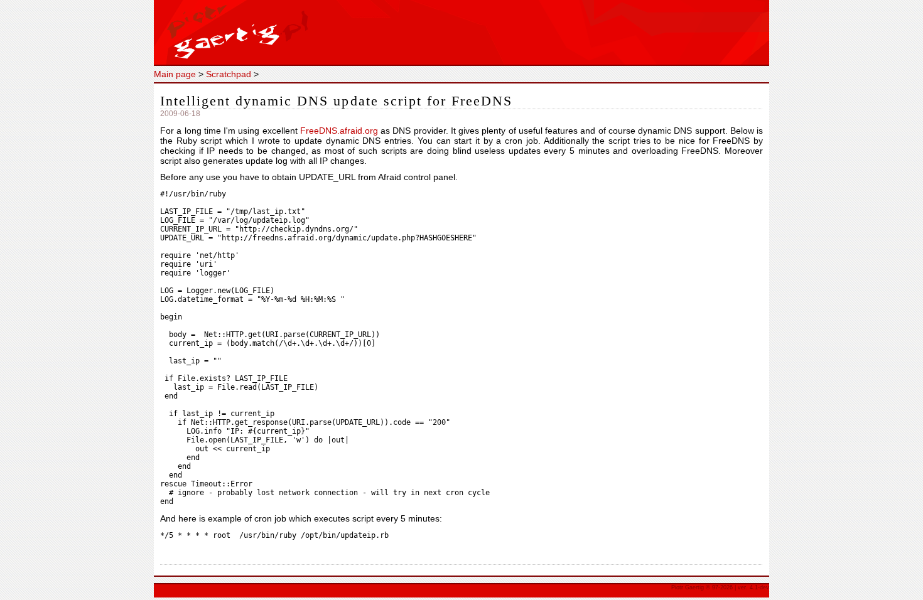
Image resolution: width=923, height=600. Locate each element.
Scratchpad (228, 74)
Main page (175, 74)
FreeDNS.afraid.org (339, 131)
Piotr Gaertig (461, 33)
